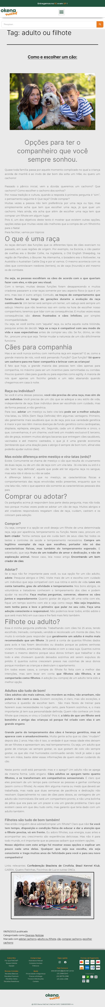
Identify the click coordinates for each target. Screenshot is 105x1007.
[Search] (100, 24)
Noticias (39, 935)
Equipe (11, 966)
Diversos (29, 935)
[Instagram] (60, 962)
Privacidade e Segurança (35, 974)
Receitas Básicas (11, 974)
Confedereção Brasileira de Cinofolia (50, 865)
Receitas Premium (12, 976)
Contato (36, 981)
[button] (61, 12)
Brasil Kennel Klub (88, 865)
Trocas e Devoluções (36, 979)
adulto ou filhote (46, 939)
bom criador (12, 536)
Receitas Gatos (11, 979)
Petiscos (35, 966)
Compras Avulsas (35, 963)
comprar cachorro (72, 939)
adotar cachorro (28, 939)
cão (59, 939)
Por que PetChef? (11, 961)
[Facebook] (65, 962)
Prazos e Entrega (35, 976)
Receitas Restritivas (11, 981)
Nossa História (11, 963)
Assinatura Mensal (36, 961)
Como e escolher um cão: (52, 56)
